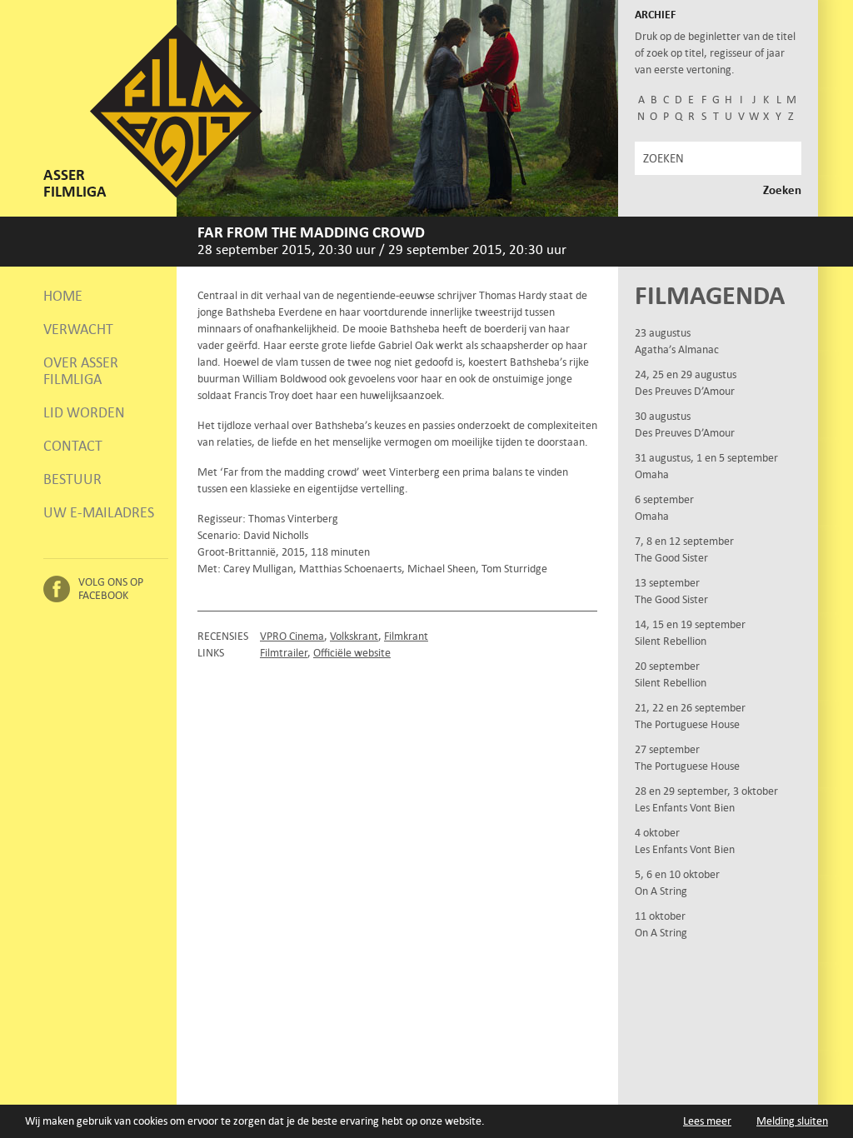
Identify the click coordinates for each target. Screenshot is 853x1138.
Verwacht (78, 329)
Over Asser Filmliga (80, 370)
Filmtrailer (283, 653)
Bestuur (72, 479)
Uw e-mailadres (98, 512)
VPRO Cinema (292, 636)
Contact (72, 445)
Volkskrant (354, 636)
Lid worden (84, 412)
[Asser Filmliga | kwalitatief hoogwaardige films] (176, 194)
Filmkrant (406, 636)
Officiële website (352, 653)
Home (62, 295)
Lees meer (707, 1121)
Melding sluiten (792, 1121)
